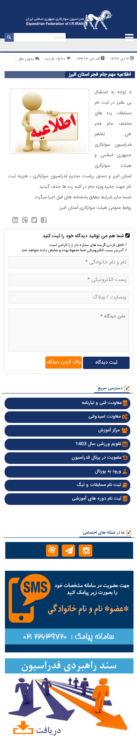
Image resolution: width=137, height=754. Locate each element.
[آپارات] (52, 550)
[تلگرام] (69, 550)
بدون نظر (26, 59)
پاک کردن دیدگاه (63, 362)
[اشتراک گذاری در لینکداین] (15, 221)
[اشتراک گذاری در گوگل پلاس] (25, 221)
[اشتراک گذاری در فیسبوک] (44, 221)
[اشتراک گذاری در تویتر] (34, 221)
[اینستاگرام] (85, 550)
